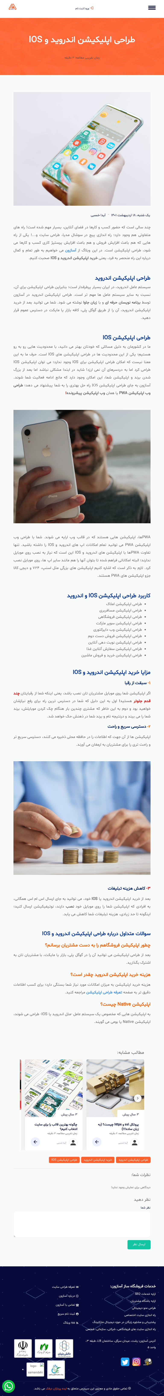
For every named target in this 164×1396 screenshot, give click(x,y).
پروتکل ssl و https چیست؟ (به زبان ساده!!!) (118, 1126)
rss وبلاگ (69, 1323)
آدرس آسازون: (147, 1341)
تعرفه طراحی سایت (64, 1287)
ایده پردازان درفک (56, 1389)
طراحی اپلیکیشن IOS (64, 1160)
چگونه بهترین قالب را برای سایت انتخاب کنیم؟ (56, 1126)
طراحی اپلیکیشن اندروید (133, 1160)
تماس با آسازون (66, 1305)
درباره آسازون (67, 1296)
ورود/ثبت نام (82, 8)
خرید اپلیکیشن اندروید (98, 1160)
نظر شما (146, 1208)
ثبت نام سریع (67, 1314)
